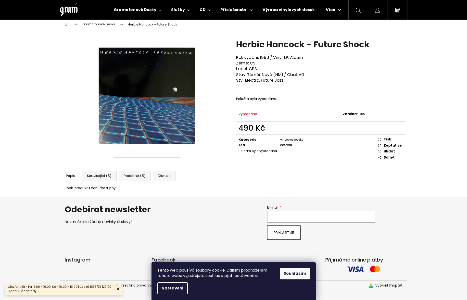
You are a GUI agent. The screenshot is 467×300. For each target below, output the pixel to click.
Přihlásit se (284, 232)
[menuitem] (137, 10)
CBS (361, 114)
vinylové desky (291, 139)
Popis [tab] (70, 175)
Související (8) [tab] (99, 175)
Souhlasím (295, 273)
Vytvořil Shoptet (389, 285)
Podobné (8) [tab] (135, 175)
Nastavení (173, 288)
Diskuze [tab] (164, 175)
